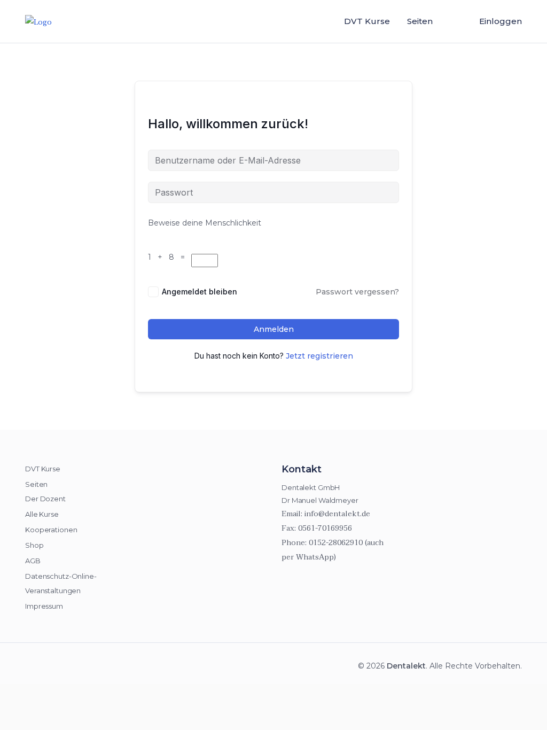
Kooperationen (51, 529)
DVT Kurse (367, 21)
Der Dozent (45, 498)
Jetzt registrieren (319, 356)
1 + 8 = (168, 257)
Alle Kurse (42, 514)
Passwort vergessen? (357, 292)
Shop (34, 545)
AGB (33, 560)
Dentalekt (406, 666)
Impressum (44, 606)
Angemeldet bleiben (199, 291)
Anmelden (274, 329)
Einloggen (500, 21)
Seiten (420, 21)
